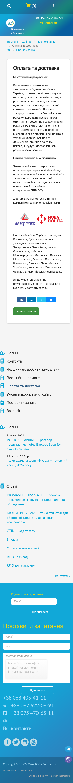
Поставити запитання (24, 403)
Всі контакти (17, 728)
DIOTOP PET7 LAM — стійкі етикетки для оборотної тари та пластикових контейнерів (37, 517)
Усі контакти (48, 23)
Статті (11, 486)
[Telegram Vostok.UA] (68, 749)
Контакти (14, 361)
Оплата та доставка (23, 386)
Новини (12, 353)
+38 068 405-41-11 (24, 698)
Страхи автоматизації (23, 548)
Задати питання (26, 311)
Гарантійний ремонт (23, 378)
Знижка (12, 539)
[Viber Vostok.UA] (68, 759)
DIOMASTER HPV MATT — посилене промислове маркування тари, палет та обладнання (36, 500)
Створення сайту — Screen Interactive (49, 775)
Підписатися (40, 612)
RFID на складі (18, 557)
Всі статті (61, 576)
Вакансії (13, 411)
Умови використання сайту (29, 394)
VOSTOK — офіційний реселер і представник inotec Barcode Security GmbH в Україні (34, 444)
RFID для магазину (21, 565)
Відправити (37, 690)
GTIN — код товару (21, 531)
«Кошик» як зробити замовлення (33, 369)
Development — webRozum (18, 770)
